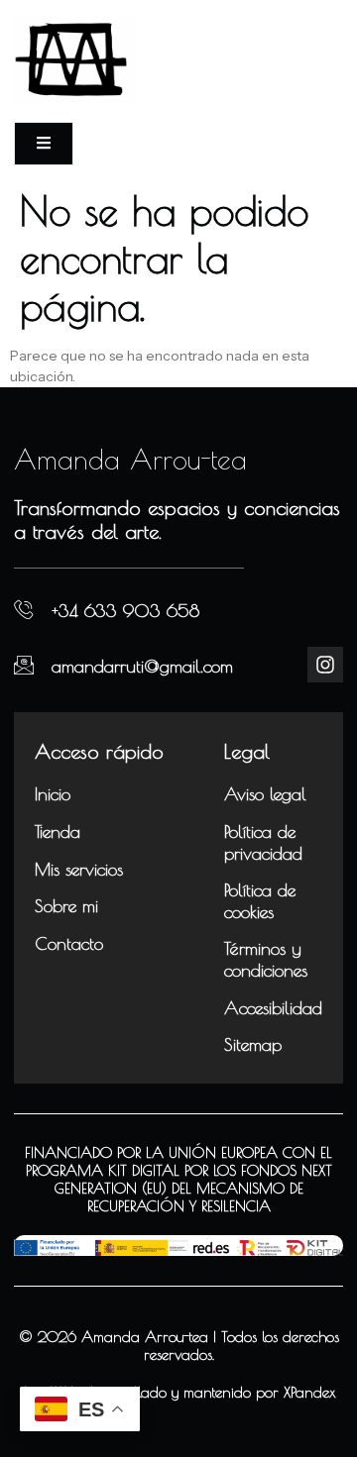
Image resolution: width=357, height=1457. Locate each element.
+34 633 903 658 (125, 610)
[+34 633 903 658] (24, 610)
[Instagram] (325, 664)
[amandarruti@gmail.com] (24, 665)
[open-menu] (43, 143)
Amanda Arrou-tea (130, 459)
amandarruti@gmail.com (142, 666)
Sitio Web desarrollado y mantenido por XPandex (179, 1392)
